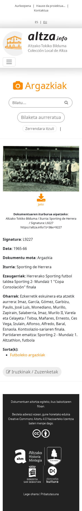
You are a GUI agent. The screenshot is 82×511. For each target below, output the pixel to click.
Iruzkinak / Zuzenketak (34, 372)
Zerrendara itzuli (39, 128)
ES (36, 22)
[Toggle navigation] (9, 61)
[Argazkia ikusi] (41, 168)
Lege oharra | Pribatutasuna (41, 494)
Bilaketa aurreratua (41, 117)
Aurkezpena (23, 6)
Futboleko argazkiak (27, 354)
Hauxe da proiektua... (50, 6)
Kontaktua (41, 10)
